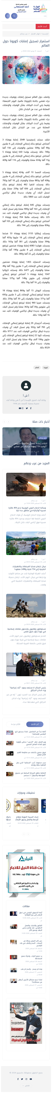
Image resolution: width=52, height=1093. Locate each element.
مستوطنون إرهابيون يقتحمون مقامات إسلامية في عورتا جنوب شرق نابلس (26, 630)
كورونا (46, 367)
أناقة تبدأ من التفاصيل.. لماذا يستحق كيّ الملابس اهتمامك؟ (30, 733)
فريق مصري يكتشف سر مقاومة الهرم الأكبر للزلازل (31, 753)
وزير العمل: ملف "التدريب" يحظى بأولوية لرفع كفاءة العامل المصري (31, 743)
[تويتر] (27, 408)
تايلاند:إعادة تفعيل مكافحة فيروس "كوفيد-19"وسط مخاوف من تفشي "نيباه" (27, 444)
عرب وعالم (24, 33)
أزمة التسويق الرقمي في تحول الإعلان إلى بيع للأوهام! (30, 914)
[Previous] (24, 834)
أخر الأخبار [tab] (35, 724)
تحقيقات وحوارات (22, 801)
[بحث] (14, 16)
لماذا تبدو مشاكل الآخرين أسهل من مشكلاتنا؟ (30, 981)
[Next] (28, 834)
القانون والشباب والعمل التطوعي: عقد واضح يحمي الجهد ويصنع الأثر (32, 928)
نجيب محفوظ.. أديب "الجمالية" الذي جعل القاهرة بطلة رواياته (31, 764)
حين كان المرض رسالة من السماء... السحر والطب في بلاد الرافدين (31, 943)
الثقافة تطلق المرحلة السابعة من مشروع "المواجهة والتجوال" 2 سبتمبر (30, 774)
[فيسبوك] (30, 408)
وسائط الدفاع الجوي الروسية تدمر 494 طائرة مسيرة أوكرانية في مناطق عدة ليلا (27, 509)
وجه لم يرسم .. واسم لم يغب (31, 969)
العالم (37, 367)
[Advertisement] (25, 91)
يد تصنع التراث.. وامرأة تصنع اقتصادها (31, 957)
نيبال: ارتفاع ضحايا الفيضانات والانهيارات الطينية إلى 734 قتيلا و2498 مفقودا (29, 568)
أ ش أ (47, 51)
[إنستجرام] (22, 408)
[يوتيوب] (20, 408)
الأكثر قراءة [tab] (15, 724)
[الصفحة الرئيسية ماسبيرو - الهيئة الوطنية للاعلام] (27, 8)
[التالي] (8, 422)
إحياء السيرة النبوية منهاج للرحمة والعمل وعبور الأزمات (26, 818)
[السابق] (4, 422)
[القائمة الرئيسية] (7, 16)
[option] (26, 441)
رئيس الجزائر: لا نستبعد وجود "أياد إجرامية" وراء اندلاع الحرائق (28, 689)
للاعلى (27, 1085)
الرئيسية (45, 33)
